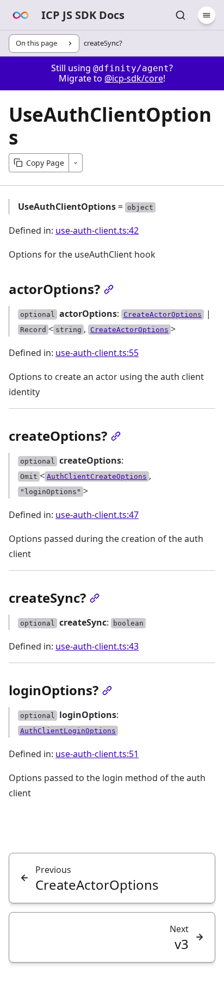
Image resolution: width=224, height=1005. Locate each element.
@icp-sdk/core (133, 78)
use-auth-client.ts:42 (97, 230)
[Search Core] (180, 15)
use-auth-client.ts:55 (97, 353)
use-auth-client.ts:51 (97, 754)
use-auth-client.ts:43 (97, 646)
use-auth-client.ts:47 (97, 515)
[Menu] (206, 15)
